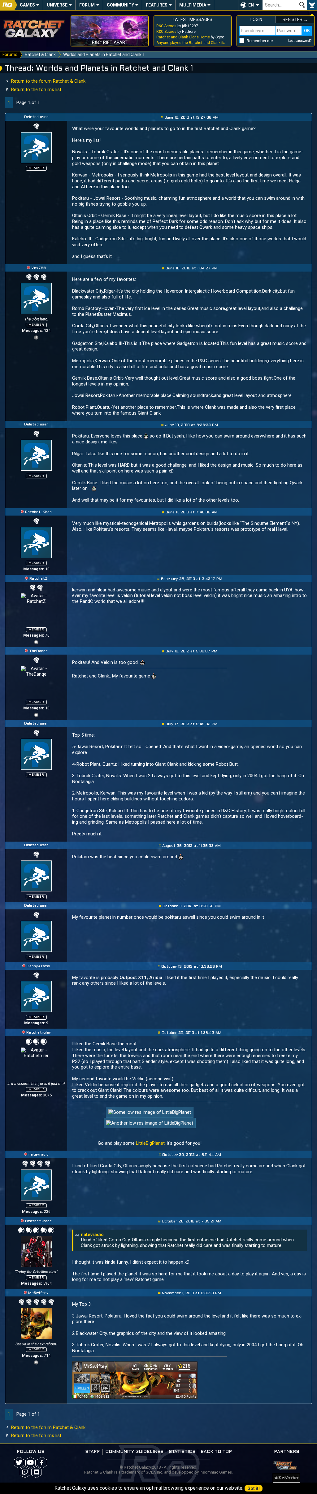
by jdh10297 (177, 26)
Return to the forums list (35, 89)
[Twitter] (19, 1463)
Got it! (253, 1488)
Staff (92, 1452)
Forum (87, 4)
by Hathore (176, 31)
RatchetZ (38, 579)
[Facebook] (36, 336)
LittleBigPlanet (150, 1143)
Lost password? (300, 41)
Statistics (182, 1452)
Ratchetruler (38, 1032)
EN (251, 4)
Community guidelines (134, 1452)
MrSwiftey (38, 1293)
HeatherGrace (38, 1221)
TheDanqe (38, 651)
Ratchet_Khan (38, 512)
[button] (250, 5)
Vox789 (38, 268)
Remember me (260, 40)
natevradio (38, 1154)
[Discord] (36, 1472)
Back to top (216, 1452)
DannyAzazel (38, 966)
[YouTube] (36, 641)
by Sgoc (190, 37)
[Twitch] (25, 1472)
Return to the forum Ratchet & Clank (47, 81)
